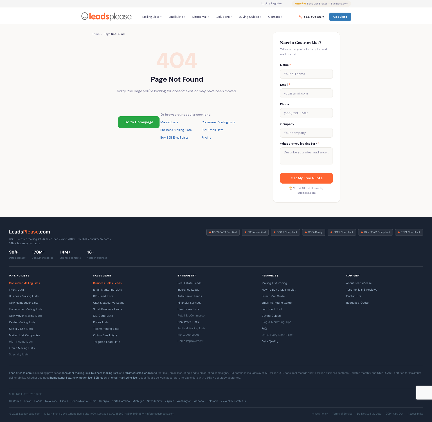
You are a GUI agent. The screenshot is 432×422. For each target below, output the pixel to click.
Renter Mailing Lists (22, 322)
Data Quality (270, 341)
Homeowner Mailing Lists (26, 309)
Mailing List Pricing (274, 283)
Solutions (223, 17)
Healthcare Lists (188, 309)
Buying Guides (249, 17)
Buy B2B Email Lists (174, 137)
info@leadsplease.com (160, 413)
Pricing (206, 137)
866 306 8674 (314, 17)
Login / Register (271, 3)
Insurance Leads (188, 289)
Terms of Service (342, 413)
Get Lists (340, 17)
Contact (274, 17)
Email (285, 85)
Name (285, 65)
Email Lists (176, 17)
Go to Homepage (138, 122)
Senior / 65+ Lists (21, 328)
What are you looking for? (300, 144)
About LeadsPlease (359, 283)
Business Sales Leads (107, 283)
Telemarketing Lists (106, 328)
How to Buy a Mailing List (279, 289)
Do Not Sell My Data (369, 413)
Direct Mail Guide (273, 296)
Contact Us (353, 296)
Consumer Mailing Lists (219, 122)
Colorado (212, 401)
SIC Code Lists (103, 315)
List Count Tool (272, 309)
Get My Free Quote (306, 178)
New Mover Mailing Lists (25, 315)
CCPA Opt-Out (394, 413)
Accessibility (415, 413)
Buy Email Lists (212, 130)
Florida (38, 401)
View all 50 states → (233, 401)
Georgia (104, 401)
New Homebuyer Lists (23, 302)
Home (95, 34)
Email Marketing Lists (107, 289)
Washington (184, 401)
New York (51, 401)
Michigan (138, 401)
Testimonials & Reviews (361, 289)
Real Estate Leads (190, 283)
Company (287, 124)
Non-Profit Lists (188, 322)
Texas (27, 401)
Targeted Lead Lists (106, 341)
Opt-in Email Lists (105, 335)
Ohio (93, 401)
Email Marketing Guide (277, 302)
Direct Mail (199, 17)
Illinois (64, 401)
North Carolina (121, 401)
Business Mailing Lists (176, 130)
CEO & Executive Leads (108, 302)
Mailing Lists (151, 17)
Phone (284, 104)
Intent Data (16, 289)
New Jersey (154, 401)
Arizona (199, 401)
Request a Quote (357, 302)
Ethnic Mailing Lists (22, 348)
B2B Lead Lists (103, 296)
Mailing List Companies (24, 335)
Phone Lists (101, 322)
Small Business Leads (107, 309)
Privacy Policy (319, 413)
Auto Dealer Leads (190, 296)
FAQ (264, 328)
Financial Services (189, 302)
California (15, 401)
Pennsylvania (79, 401)
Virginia (169, 401)
